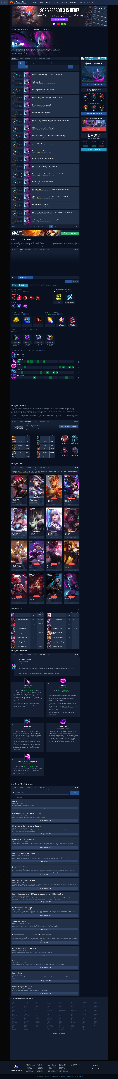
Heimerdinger (39, 1001)
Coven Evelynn (58, 619)
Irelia (37, 1005)
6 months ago (40, 615)
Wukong (96, 1003)
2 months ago (40, 624)
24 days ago (40, 619)
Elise (25, 1011)
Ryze (72, 1005)
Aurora (13, 1017)
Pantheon (61, 1015)
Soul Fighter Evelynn (23, 633)
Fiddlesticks (26, 1015)
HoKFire (72, 1065)
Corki (25, 1003)
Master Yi (49, 1021)
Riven (72, 1002)
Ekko (25, 1010)
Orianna (61, 1013)
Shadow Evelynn (23, 628)
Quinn (60, 1021)
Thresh (84, 1007)
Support (76, 1076)
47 (51, 226)
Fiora (25, 1017)
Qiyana (60, 1019)
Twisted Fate (85, 1013)
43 (34, 226)
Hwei (37, 1002)
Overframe (62, 1070)
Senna (72, 1009)
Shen (72, 1014)
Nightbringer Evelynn (58, 646)
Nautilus (61, 1003)
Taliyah (84, 1002)
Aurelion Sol (15, 1015)
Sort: (13, 67)
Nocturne (61, 1009)
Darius (25, 1005)
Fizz (25, 1018)
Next (77, 226)
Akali (13, 1003)
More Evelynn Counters (69, 426)
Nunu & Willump (63, 1010)
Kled (48, 1002)
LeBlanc (49, 1005)
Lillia (48, 1009)
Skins (35, 58)
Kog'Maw (49, 1003)
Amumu (14, 1009)
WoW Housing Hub (53, 1070)
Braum (13, 1025)
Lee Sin (49, 1006)
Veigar (84, 1021)
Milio (48, 1024)
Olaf (60, 1011)
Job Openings (62, 1076)
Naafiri (49, 1029)
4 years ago (76, 619)
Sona (72, 1024)
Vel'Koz (84, 1022)
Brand (13, 1024)
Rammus (61, 1024)
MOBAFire (28, 1064)
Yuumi (95, 1014)
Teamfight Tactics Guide (59, 1033)
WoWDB (50, 1068)
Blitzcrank (14, 1022)
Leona (48, 1007)
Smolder (73, 1022)
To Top (76, 250)
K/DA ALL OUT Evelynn (58, 615)
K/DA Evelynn (58, 624)
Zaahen (96, 1015)
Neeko (60, 1005)
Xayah (95, 1005)
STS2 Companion (63, 1071)
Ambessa (14, 1007)
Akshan (14, 1005)
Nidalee (61, 1006)
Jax (36, 1010)
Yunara (96, 1013)
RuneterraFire (29, 1071)
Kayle (37, 1025)
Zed (95, 1018)
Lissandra (49, 1010)
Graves (25, 1026)
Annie (13, 1011)
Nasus (60, 1002)
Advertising (55, 1076)
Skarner (73, 1021)
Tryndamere (85, 1011)
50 (63, 226)
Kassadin (38, 1022)
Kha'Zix (37, 1029)
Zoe (95, 1024)
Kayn (37, 1026)
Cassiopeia (26, 1001)
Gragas (25, 1025)
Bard (13, 1019)
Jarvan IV (38, 1009)
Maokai (49, 1019)
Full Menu (87, 2)
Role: (13, 63)
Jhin (36, 1013)
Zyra (95, 1025)
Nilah (60, 1007)
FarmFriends (40, 1068)
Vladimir (84, 1029)
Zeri (95, 1019)
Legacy (75, 628)
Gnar (25, 1024)
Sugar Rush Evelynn (23, 619)
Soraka (72, 1025)
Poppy (60, 1017)
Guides (41, 2)
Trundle (84, 1010)
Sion (72, 1018)
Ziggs (95, 1021)
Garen (25, 1022)
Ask (75, 792)
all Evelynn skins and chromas (21, 472)
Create (34, 2)
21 (30, 226)
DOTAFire (39, 1065)
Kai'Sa (37, 1017)
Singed (72, 1017)
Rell (60, 1026)
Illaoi (37, 1003)
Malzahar (49, 1018)
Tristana (84, 1009)
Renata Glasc (62, 1028)
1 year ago (40, 642)
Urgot (83, 1017)
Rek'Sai (60, 1025)
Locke (48, 1011)
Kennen (37, 1028)
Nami (60, 1001)
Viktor (83, 1028)
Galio (25, 1019)
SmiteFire (39, 1064)
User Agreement (39, 1076)
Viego (83, 1026)
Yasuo (95, 1009)
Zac (95, 1017)
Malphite (49, 1017)
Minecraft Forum (52, 1067)
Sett (72, 1011)
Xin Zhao (96, 1007)
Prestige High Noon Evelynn (58, 641)
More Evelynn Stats (94, 150)
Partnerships (70, 1076)
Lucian (48, 1013)
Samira (72, 1006)
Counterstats (29, 1068)
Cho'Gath (26, 1002)
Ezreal (25, 1014)
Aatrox (13, 1001)
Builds (21, 58)
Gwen (25, 1028)
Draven (25, 1009)
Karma (37, 1019)
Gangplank (26, 1021)
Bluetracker (62, 1065)
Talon (83, 1003)
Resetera (39, 1067)
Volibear (96, 1001)
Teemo (84, 1006)
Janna (37, 1007)
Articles (81, 1076)
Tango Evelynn (22, 641)
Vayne (83, 1019)
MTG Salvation (52, 1065)
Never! (75, 633)
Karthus (37, 1021)
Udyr (83, 1015)
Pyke (60, 1018)
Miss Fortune (50, 1025)
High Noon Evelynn (58, 637)
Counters (28, 58)
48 (55, 226)
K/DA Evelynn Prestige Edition (56, 633)
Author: (64, 67)
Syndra (72, 1029)
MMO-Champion (52, 1071)
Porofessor (28, 1067)
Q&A (48, 58)
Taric (83, 1005)
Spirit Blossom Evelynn (22, 637)
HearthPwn (62, 1067)
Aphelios (14, 1013)
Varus (83, 1018)
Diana (25, 1006)
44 (38, 226)
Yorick (95, 1011)
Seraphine (73, 1010)
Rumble (72, 1003)
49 (59, 226)
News (80, 2)
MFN (4, 2)
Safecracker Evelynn (23, 646)
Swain (72, 1026)
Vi (82, 1025)
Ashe (13, 1014)
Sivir (72, 1019)
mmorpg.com (62, 1064)
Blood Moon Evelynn (23, 624)
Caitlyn (13, 1028)
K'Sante (37, 1015)
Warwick (96, 1002)
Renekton (61, 1029)
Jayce (37, 1011)
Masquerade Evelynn (58, 628)
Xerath (95, 1006)
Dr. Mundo (26, 1007)
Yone (95, 1010)
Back (13, 226)
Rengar (72, 1001)
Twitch (84, 1014)
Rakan (60, 1022)
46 (47, 226)
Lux (48, 1015)
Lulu (48, 1014)
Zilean (95, 1022)
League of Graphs (30, 1065)
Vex (83, 1024)
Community (72, 2)
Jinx (36, 1014)
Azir (13, 1018)
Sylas (72, 1028)
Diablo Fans (62, 1068)
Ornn (60, 1014)
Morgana (49, 1028)
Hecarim (26, 1029)
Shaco (72, 1013)
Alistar (13, 1006)
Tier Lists (64, 2)
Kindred (49, 1001)
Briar (13, 1026)
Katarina (38, 1024)
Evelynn (23, 615)
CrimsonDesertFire (75, 1064)
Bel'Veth (14, 1021)
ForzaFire (39, 1070)
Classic (56, 2)
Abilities (42, 58)
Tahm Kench (85, 1001)
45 (43, 226)
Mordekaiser (50, 1026)
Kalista (37, 1018)
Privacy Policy (48, 1076)
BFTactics (50, 1064)
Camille (14, 1029)
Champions (48, 2)
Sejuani (72, 1007)
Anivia (13, 1010)
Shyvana (73, 1015)
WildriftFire (28, 1070)
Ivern (37, 1006)
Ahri (13, 1002)
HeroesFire (40, 1071)
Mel (48, 1022)
